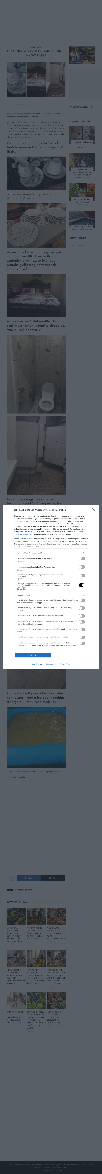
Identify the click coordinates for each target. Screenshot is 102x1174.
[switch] (82, 558)
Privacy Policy (65, 664)
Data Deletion (37, 664)
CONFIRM (33, 655)
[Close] (94, 510)
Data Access (51, 664)
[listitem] (51, 553)
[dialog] (51, 587)
